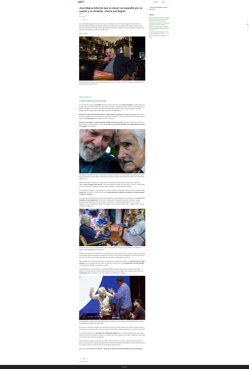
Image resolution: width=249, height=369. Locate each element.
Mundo (81, 13)
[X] (87, 19)
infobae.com (87, 97)
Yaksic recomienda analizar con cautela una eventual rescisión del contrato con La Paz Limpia (159, 28)
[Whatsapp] (80, 19)
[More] (247, 30)
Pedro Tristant (83, 33)
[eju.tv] (81, 2)
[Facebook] (83, 19)
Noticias (155, 2)
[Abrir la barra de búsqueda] (169, 2)
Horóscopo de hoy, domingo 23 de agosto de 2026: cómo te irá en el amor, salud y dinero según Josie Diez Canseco (159, 19)
